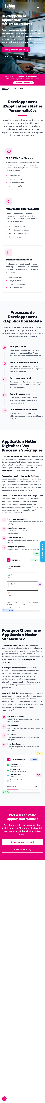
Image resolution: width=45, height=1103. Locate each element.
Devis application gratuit (14, 49)
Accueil (5, 88)
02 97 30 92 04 (11, 56)
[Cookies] (4, 1098)
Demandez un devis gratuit (22, 842)
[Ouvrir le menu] (38, 7)
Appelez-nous (20, 849)
